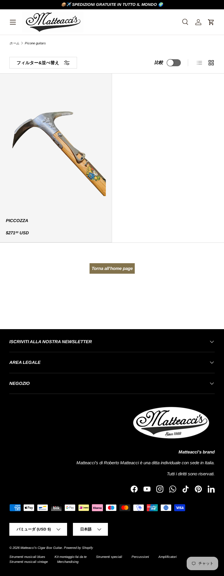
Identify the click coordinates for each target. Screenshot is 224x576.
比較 (158, 62)
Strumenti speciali (109, 556)
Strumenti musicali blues (27, 556)
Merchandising (67, 561)
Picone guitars (35, 43)
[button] (211, 22)
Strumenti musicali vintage (28, 561)
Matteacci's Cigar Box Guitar (41, 547)
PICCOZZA (17, 220)
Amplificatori (167, 556)
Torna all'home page (112, 268)
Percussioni (140, 556)
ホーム (14, 43)
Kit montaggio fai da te (71, 556)
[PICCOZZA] (56, 146)
